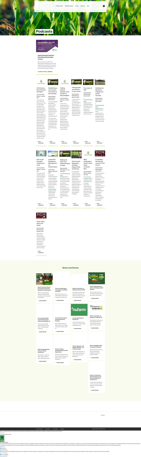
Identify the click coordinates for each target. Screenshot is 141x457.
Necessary (3, 448)
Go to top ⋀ (103, 415)
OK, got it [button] (2, 433)
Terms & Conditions (39, 429)
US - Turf (37, 11)
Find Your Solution (59, 6)
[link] (38, 6)
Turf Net (75, 194)
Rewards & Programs (69, 6)
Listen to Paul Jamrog (45, 72)
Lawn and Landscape (87, 177)
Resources (83, 6)
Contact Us (62, 429)
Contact (76, 6)
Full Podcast (41, 142)
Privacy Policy (47, 429)
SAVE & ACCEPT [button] (4, 456)
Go (104, 6)
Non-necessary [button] (3, 453)
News (88, 6)
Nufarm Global (55, 429)
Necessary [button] (2, 447)
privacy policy (59, 431)
